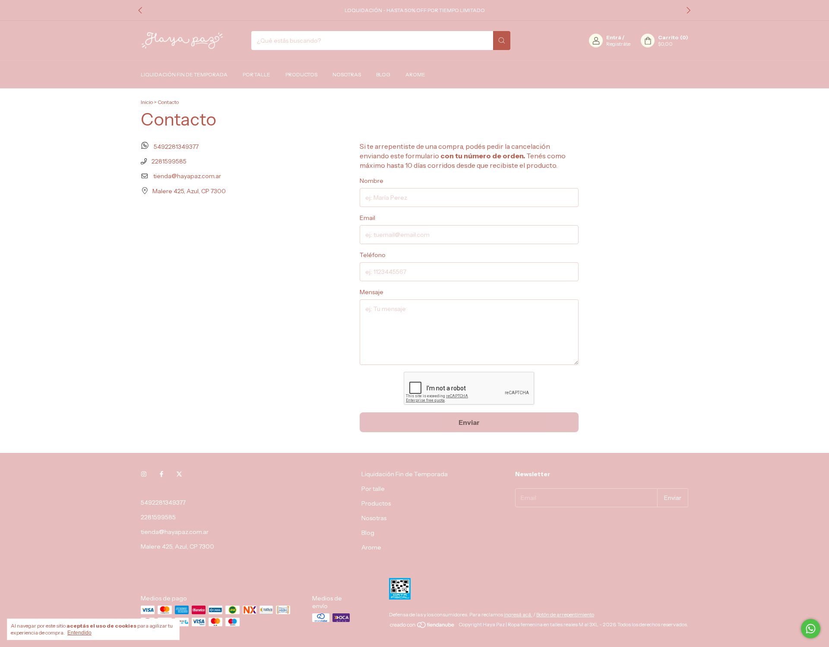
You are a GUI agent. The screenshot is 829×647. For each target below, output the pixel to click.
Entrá (613, 37)
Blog (383, 74)
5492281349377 (175, 147)
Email (367, 218)
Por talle (256, 74)
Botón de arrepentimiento (565, 614)
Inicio (147, 102)
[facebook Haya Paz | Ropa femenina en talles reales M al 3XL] (161, 474)
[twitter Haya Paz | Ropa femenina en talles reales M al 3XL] (179, 474)
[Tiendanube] (422, 626)
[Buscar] (501, 40)
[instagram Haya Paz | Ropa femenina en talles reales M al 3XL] (144, 474)
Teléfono (373, 255)
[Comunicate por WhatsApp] (810, 628)
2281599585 (168, 161)
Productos (301, 74)
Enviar (469, 422)
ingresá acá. (518, 614)
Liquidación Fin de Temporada (184, 74)
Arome (415, 74)
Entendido (79, 633)
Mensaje (371, 292)
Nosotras (346, 74)
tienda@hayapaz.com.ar (187, 176)
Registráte (618, 44)
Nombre (371, 181)
